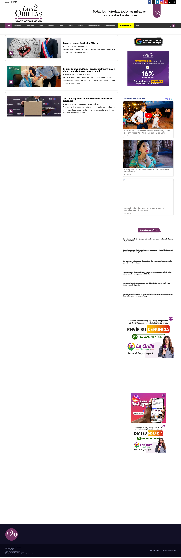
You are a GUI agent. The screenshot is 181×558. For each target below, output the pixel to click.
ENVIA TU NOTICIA (126, 26)
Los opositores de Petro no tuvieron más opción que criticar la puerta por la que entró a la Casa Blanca (147, 262)
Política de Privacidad (169, 550)
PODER (40, 26)
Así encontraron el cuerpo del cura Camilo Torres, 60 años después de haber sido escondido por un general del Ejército (147, 273)
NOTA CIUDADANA (110, 26)
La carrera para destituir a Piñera (80, 43)
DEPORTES (51, 26)
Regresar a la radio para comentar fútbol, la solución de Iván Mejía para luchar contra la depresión (146, 284)
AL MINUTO (17, 26)
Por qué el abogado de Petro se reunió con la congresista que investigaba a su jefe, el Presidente (148, 240)
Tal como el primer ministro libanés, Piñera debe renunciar (88, 99)
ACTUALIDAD (30, 26)
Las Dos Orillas (84, 74)
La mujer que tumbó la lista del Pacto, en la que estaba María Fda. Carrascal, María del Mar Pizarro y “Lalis (148, 251)
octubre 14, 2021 (71, 46)
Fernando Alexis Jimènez (89, 104)
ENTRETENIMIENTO (94, 26)
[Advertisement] (148, 374)
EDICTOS (80, 26)
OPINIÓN (61, 26)
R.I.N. (138, 26)
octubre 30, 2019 (71, 104)
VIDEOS (71, 26)
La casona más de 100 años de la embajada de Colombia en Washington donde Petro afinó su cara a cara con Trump (148, 295)
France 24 (83, 46)
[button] (170, 26)
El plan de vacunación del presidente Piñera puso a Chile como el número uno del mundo (89, 70)
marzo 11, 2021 (70, 74)
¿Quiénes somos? (154, 550)
